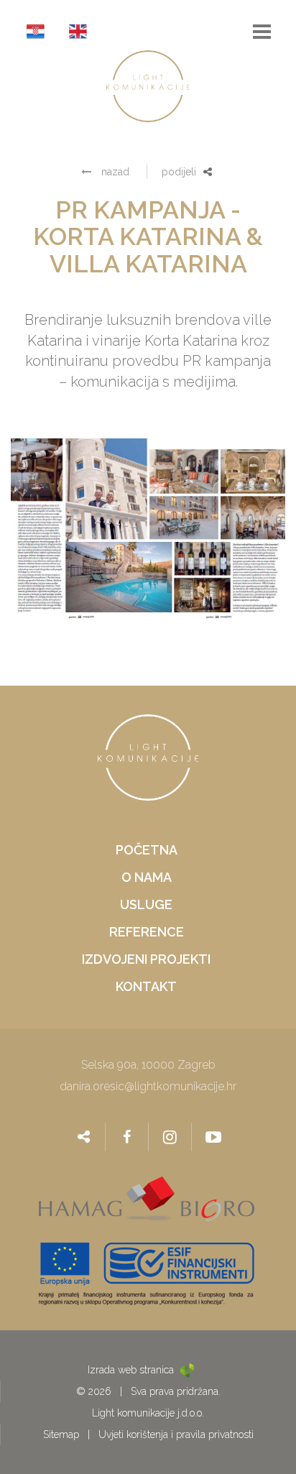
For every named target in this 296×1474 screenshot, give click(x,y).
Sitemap (61, 1434)
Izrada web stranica (132, 1370)
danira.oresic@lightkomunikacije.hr (148, 1086)
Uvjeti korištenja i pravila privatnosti (176, 1434)
